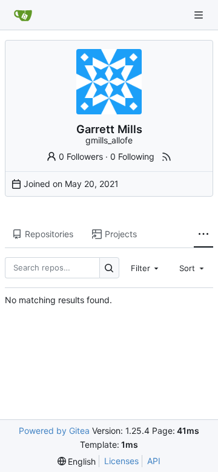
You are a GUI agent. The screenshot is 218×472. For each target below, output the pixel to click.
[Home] (23, 15)
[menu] (77, 461)
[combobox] (146, 267)
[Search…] (109, 267)
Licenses (121, 461)
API (153, 461)
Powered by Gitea (54, 430)
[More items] (203, 234)
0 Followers (81, 156)
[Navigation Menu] (200, 15)
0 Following (132, 156)
